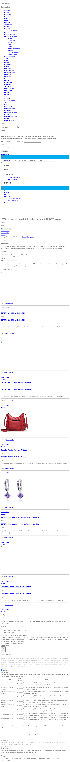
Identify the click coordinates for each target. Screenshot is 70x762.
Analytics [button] (3, 738)
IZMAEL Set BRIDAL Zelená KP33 (14, 313)
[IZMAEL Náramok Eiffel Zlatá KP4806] (14, 368)
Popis (5, 240)
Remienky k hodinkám (14, 48)
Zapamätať (6, 148)
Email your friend (5, 231)
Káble (9, 44)
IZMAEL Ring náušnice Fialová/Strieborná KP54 (20, 517)
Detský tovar (7, 68)
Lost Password (5, 154)
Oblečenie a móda (9, 70)
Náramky (6, 16)
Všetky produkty (9, 160)
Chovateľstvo (7, 110)
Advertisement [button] (4, 746)
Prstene (6, 20)
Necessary (5, 670)
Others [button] (2, 754)
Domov (3, 160)
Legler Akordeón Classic (10, 116)
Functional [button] (3, 722)
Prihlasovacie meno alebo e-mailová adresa (12, 141)
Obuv (5, 104)
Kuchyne (6, 66)
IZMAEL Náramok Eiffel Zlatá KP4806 (16, 383)
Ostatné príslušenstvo (14, 52)
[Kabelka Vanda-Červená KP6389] (14, 435)
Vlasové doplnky (8, 24)
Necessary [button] (3, 668)
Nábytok (6, 80)
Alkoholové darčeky (9, 100)
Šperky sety (7, 10)
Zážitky (6, 102)
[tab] (36, 240)
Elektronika (7, 92)
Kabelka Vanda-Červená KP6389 (14, 450)
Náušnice (6, 12)
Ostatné (6, 32)
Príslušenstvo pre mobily (10, 36)
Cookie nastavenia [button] (5, 643)
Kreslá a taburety (8, 84)
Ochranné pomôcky (9, 34)
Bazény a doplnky (9, 120)
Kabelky (6, 26)
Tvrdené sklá (11, 40)
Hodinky (6, 18)
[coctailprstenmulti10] (28, 215)
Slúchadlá (10, 50)
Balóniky (6, 118)
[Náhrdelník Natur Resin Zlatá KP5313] (14, 572)
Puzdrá (10, 38)
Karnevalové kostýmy (9, 72)
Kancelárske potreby (9, 108)
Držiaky (10, 46)
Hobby (6, 60)
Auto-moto (7, 98)
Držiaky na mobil (12, 54)
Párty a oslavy (7, 74)
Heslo (2, 144)
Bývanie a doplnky (9, 88)
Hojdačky (6, 114)
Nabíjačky (10, 42)
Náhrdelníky (7, 14)
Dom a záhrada (8, 64)
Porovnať (3, 235)
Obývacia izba (8, 82)
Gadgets (6, 62)
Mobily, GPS (7, 94)
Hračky (6, 78)
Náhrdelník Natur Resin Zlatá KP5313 (16, 587)
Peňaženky (7, 22)
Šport (5, 96)
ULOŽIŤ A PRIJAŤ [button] (5, 760)
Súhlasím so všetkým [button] (16, 643)
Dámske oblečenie (13, 30)
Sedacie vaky (7, 86)
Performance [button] (4, 730)
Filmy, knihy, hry (8, 106)
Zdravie (6, 58)
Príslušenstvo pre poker (10, 112)
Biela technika (8, 90)
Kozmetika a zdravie (9, 56)
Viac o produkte (5, 229)
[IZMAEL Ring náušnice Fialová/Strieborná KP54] (14, 502)
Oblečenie (7, 28)
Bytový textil (7, 76)
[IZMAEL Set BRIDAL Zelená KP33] (14, 298)
